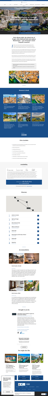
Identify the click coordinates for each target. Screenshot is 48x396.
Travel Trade (29, 389)
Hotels (21, 4)
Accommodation (32, 7)
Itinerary (26, 7)
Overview (15, 7)
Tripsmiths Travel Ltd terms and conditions (23, 329)
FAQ (19, 389)
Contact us (34, 389)
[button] (29, 208)
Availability (21, 7)
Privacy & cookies (24, 389)
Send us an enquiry (29, 186)
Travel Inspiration (37, 4)
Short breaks (16, 4)
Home (5, 4)
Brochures (43, 4)
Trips (10, 4)
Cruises (27, 4)
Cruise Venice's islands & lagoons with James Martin (17, 0)
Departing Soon (32, 4)
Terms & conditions (15, 389)
